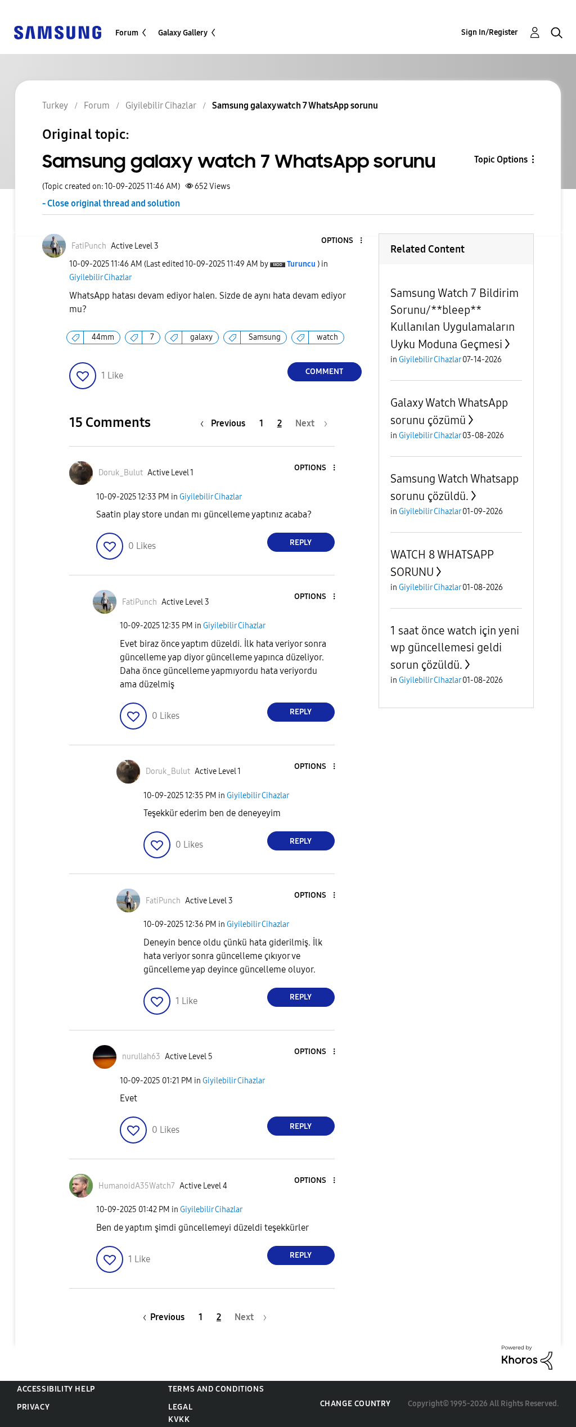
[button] (342, 241)
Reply (301, 542)
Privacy (33, 1407)
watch (327, 337)
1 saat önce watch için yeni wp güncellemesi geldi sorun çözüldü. (454, 648)
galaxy (201, 337)
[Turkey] (57, 31)
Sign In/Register (489, 32)
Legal (180, 1407)
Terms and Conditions (216, 1389)
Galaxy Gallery (183, 33)
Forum (126, 33)
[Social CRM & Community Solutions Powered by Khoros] (527, 1357)
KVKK (179, 1419)
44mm (103, 337)
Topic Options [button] (501, 159)
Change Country (355, 1403)
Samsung (265, 337)
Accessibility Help (56, 1389)
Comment (324, 371)
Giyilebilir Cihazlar (100, 277)
